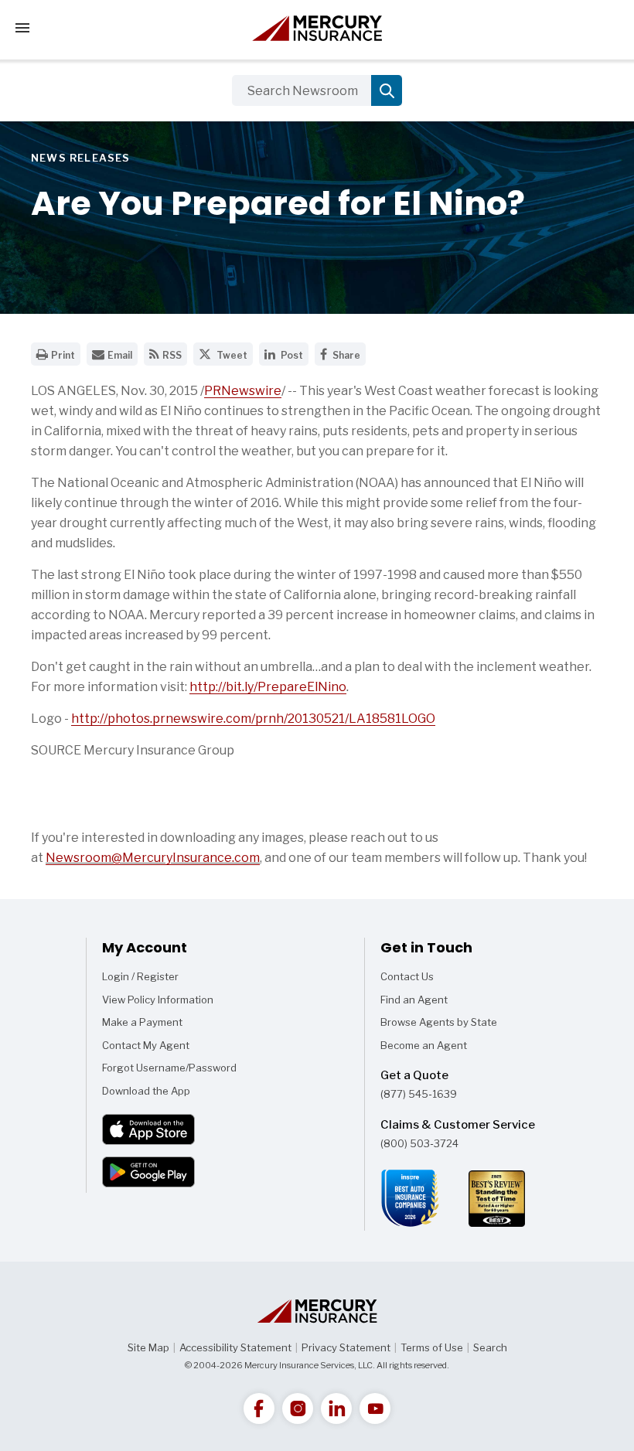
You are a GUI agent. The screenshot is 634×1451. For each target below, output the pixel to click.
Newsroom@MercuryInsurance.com (153, 857)
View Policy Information (157, 999)
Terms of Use (432, 1347)
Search (490, 1347)
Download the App (146, 1091)
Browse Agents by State (438, 1022)
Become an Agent (423, 1045)
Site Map (148, 1347)
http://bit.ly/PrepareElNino (267, 687)
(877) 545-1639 (418, 1094)
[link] (259, 1408)
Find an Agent (414, 999)
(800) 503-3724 (419, 1143)
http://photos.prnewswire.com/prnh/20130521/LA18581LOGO (253, 718)
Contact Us (407, 976)
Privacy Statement (346, 1347)
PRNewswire (242, 390)
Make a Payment (142, 1022)
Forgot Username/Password (169, 1067)
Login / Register (140, 976)
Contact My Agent (145, 1045)
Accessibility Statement (235, 1347)
